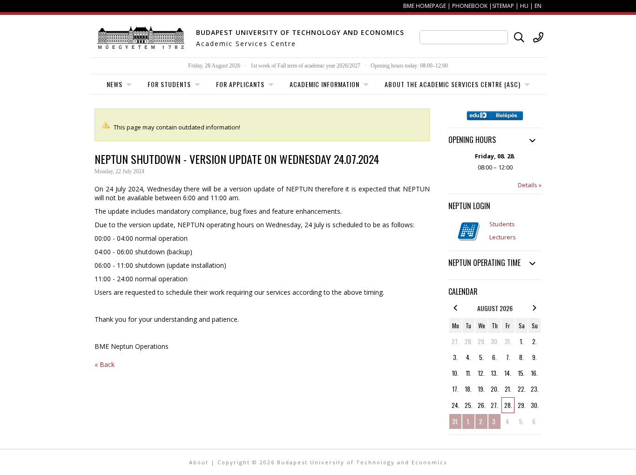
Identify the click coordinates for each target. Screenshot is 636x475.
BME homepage (424, 6)
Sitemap (503, 6)
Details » (529, 185)
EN (538, 6)
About (199, 462)
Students (502, 224)
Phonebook (469, 6)
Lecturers (502, 237)
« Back (105, 364)
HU (524, 6)
